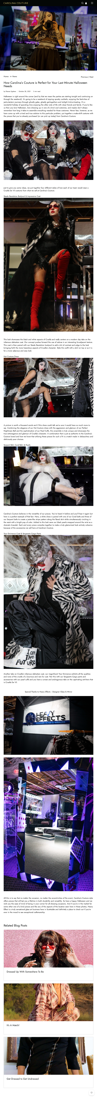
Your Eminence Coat (12, 533)
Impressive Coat (33, 196)
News (14, 76)
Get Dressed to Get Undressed (23, 1079)
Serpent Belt (9, 445)
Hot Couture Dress (11, 356)
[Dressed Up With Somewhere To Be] (48, 948)
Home (6, 76)
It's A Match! (13, 1025)
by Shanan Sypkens (10, 91)
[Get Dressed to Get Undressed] (48, 1056)
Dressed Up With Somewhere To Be (25, 971)
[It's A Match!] (48, 1002)
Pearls (28, 445)
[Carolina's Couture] (41, 3)
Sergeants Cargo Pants (32, 533)
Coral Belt (18, 445)
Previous (84, 77)
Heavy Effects (45, 691)
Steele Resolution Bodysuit (14, 196)
